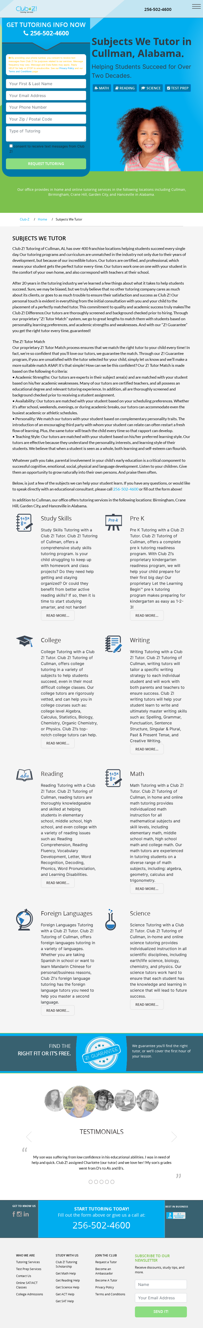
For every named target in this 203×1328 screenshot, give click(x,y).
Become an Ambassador (104, 1271)
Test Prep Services (28, 1269)
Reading (127, 88)
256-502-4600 (158, 9)
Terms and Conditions (20, 71)
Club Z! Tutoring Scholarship (66, 1264)
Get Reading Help (68, 1280)
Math (103, 88)
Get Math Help (66, 1273)
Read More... (57, 615)
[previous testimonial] (29, 1136)
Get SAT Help (65, 1301)
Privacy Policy (66, 68)
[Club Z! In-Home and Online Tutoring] (26, 9)
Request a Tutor (106, 1262)
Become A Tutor (106, 1280)
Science (153, 88)
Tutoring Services (28, 1262)
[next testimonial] (174, 1136)
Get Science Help (67, 1287)
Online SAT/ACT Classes (27, 1285)
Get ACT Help (65, 1294)
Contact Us (23, 1276)
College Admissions (29, 1294)
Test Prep (179, 88)
